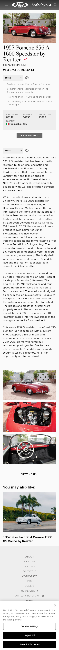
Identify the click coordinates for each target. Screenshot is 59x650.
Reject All (29, 635)
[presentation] (5, 518)
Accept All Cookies (29, 644)
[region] (29, 625)
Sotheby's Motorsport (28, 596)
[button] (50, 5)
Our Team (29, 566)
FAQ (29, 581)
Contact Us (29, 571)
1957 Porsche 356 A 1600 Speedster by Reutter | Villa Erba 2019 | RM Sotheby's (30, 5)
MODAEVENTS (28, 591)
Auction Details (29, 135)
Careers (29, 586)
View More (28, 474)
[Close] (55, 605)
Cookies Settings (29, 626)
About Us (29, 561)
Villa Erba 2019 (13, 70)
